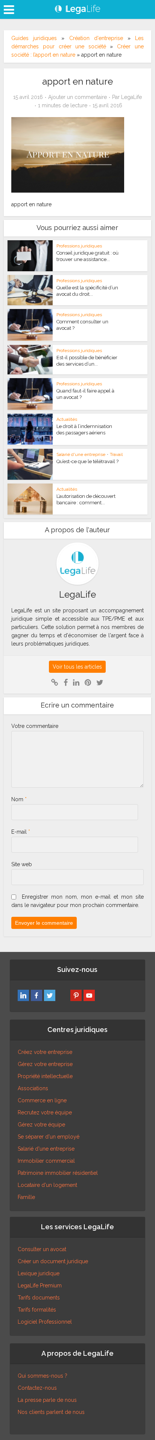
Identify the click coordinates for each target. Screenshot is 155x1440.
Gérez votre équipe (41, 1125)
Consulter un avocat (42, 1249)
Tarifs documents (39, 1298)
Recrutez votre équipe (45, 1112)
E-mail (20, 832)
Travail (116, 454)
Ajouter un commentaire (77, 97)
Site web (21, 864)
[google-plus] (62, 995)
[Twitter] (49, 995)
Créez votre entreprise (45, 1052)
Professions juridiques (79, 246)
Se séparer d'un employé (48, 1137)
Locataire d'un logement (47, 1185)
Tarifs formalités (37, 1310)
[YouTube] (89, 995)
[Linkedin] (23, 995)
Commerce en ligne (42, 1100)
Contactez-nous (37, 1388)
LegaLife (131, 97)
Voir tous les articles (77, 667)
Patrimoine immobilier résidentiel (58, 1173)
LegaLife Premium (40, 1285)
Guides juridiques (34, 38)
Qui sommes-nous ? (42, 1376)
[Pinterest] (76, 995)
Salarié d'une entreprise (80, 454)
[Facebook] (36, 995)
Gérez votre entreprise (45, 1064)
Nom (19, 799)
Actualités (66, 419)
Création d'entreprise (96, 38)
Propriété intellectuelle (45, 1076)
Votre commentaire (34, 726)
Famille (26, 1197)
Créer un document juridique (53, 1261)
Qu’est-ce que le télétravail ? (87, 461)
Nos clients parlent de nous (51, 1412)
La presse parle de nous (47, 1400)
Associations (33, 1088)
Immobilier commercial (46, 1161)
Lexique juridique (38, 1273)
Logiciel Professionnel (45, 1322)
